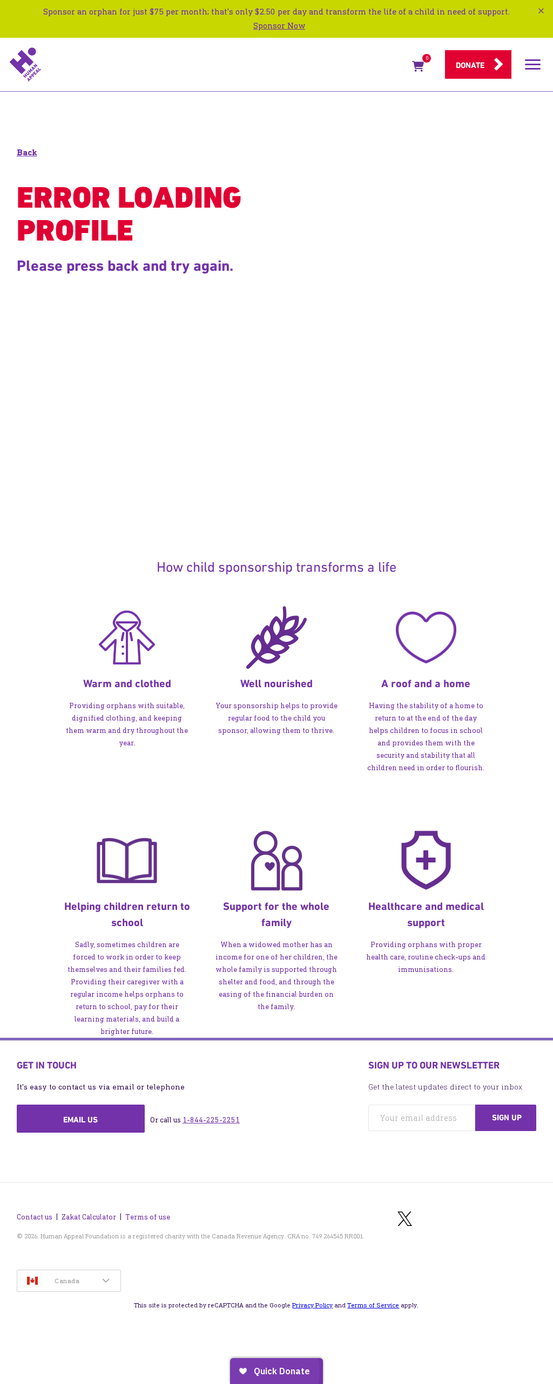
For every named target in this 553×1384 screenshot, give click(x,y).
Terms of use (147, 1217)
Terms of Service (373, 1305)
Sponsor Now (279, 25)
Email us (80, 1120)
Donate (470, 65)
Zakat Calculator (89, 1217)
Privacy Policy (312, 1305)
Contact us (34, 1217)
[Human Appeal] (207, 65)
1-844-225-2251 (211, 1120)
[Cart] (418, 68)
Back (27, 152)
